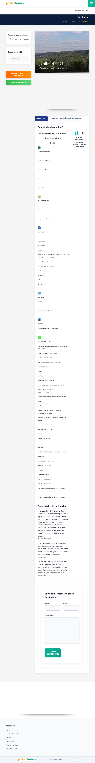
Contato (8, 737)
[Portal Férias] (15, 4)
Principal (41, 118)
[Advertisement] (62, 92)
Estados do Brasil (12, 734)
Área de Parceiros (12, 745)
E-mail (65, 604)
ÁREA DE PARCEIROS (82, 10)
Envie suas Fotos (12, 749)
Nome (47, 604)
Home (8, 730)
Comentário (49, 616)
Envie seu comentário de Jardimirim (66, 118)
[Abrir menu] (91, 3)
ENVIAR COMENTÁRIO (53, 652)
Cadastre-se (10, 741)
